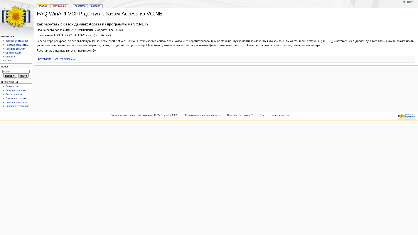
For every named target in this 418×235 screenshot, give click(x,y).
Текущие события (15, 48)
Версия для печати (15, 98)
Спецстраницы (13, 94)
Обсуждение (59, 6)
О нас (8, 60)
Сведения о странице (17, 106)
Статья (43, 6)
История (95, 6)
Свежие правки (13, 52)
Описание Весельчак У (240, 115)
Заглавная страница (16, 40)
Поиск (4, 66)
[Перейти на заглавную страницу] (17, 17)
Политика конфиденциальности (202, 115)
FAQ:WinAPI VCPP (66, 58)
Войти (410, 1)
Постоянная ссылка (16, 102)
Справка (10, 56)
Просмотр (80, 6)
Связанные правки (15, 90)
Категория (44, 58)
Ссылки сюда (12, 86)
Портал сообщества (16, 45)
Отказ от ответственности (274, 115)
